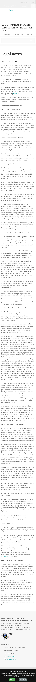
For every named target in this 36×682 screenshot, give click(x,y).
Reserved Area (27, 2)
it (28, 6)
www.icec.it (4, 556)
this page (16, 94)
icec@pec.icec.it (11, 659)
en (33, 6)
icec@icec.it (11, 656)
